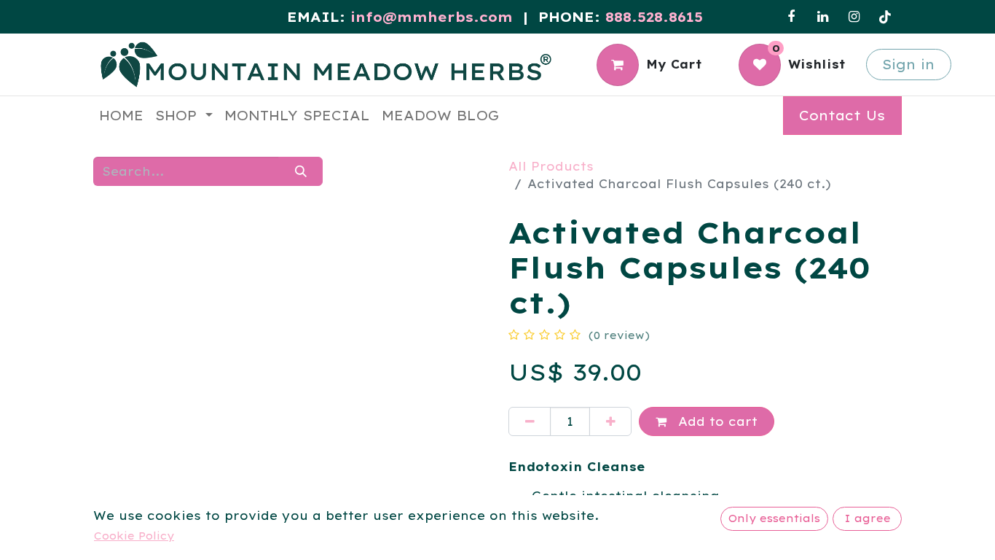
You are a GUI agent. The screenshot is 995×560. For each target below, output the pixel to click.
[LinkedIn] (822, 17)
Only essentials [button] (774, 518)
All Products (551, 166)
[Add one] (610, 421)
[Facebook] (791, 17)
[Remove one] (529, 421)
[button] (122, 361)
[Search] (300, 171)
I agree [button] (867, 518)
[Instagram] (854, 17)
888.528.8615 (654, 17)
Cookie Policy (134, 535)
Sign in (908, 64)
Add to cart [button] (716, 421)
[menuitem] (121, 115)
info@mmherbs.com (431, 17)
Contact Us (842, 115)
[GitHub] (885, 17)
